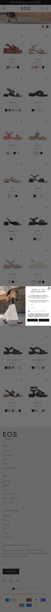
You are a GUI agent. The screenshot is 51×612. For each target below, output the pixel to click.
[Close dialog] (49, 288)
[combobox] (29, 311)
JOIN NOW (33, 320)
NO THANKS (44, 320)
